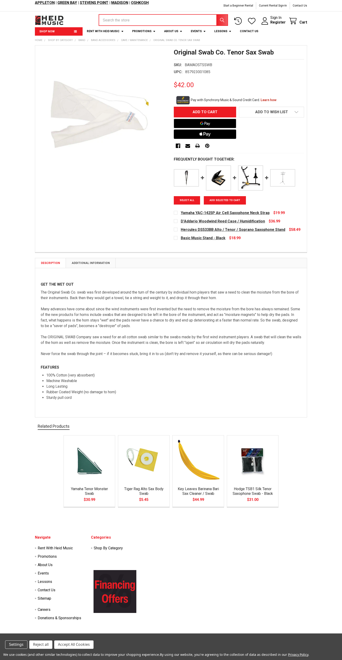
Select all (187, 200)
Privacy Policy (298, 654)
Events (196, 31)
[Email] (188, 146)
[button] (271, 112)
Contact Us (300, 5)
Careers (44, 609)
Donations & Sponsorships (59, 618)
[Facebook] (178, 146)
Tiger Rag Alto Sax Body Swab (144, 491)
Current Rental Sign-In (273, 5)
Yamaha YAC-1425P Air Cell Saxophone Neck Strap (225, 213)
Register (278, 22)
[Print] (197, 146)
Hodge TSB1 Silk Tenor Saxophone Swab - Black (253, 491)
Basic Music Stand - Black (203, 238)
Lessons (220, 31)
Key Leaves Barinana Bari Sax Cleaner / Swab (198, 491)
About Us (171, 31)
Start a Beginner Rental (238, 5)
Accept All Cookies (74, 644)
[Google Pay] (205, 123)
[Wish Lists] (252, 21)
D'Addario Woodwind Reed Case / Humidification (223, 221)
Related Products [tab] (54, 426)
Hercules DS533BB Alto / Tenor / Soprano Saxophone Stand (233, 229)
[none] (103, 113)
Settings (16, 644)
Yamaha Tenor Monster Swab (89, 491)
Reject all (41, 644)
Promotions (141, 31)
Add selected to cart (225, 200)
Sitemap (44, 598)
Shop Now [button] (47, 31)
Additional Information (91, 263)
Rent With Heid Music (103, 31)
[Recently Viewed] (239, 21)
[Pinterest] (207, 146)
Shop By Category (108, 548)
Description (50, 263)
